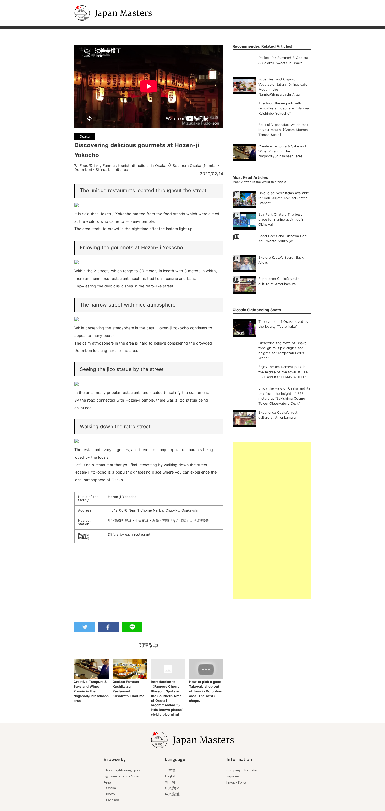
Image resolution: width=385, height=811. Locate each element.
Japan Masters (89, 2)
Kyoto (110, 794)
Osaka (111, 788)
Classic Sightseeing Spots (122, 770)
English (171, 776)
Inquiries (232, 776)
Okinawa (113, 800)
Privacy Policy (236, 782)
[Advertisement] (271, 520)
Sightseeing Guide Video (122, 776)
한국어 (170, 782)
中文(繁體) (173, 794)
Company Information (242, 770)
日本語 (170, 770)
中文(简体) (173, 788)
